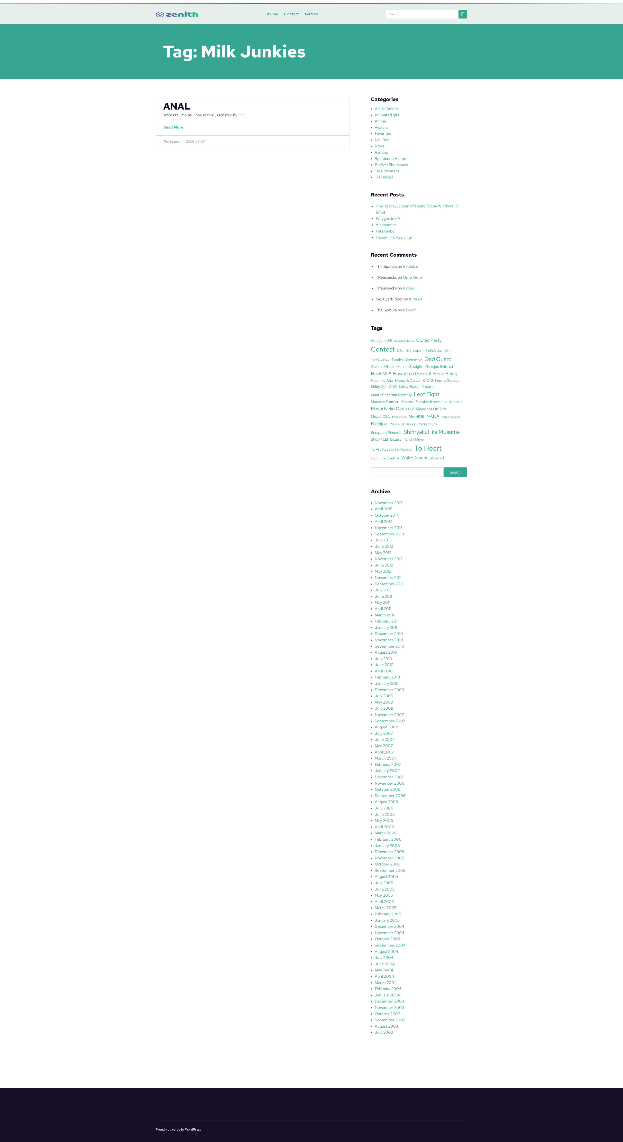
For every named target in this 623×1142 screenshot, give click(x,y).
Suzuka (396, 439)
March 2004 (386, 982)
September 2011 (389, 583)
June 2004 (385, 963)
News (379, 146)
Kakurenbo (385, 231)
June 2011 (383, 596)
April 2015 (383, 508)
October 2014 (387, 515)
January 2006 (387, 845)
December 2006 (389, 777)
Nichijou (379, 423)
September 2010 (389, 646)
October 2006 (387, 789)
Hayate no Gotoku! (412, 373)
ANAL (176, 106)
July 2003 (384, 1032)
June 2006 (385, 814)
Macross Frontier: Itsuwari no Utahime (431, 401)
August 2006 (386, 801)
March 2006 (386, 833)
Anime (272, 14)
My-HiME (416, 416)
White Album (414, 458)
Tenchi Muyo (414, 439)
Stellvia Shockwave (391, 164)
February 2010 (387, 677)
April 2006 (384, 826)
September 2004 (390, 945)
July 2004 (384, 957)
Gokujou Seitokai (439, 366)
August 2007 (386, 727)
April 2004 (384, 976)
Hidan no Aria (382, 380)
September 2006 (390, 795)
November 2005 (389, 858)
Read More (174, 129)
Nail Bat (382, 139)
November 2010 (389, 639)
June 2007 (384, 739)
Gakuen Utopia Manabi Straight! (397, 366)
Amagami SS (381, 340)
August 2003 (386, 1026)
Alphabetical (386, 224)
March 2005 (385, 907)
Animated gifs (387, 115)
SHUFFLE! (379, 439)
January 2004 (387, 995)
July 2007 (384, 733)
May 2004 (384, 970)
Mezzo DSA (380, 416)
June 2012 (384, 565)
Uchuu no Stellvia (385, 458)
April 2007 (384, 752)
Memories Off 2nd (431, 408)
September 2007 (390, 721)
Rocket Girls (427, 424)
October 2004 (387, 938)
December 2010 (389, 633)
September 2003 (390, 1019)
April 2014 (384, 521)
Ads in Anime (386, 108)
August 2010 (386, 652)
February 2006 (388, 839)
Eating (408, 288)
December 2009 (389, 689)
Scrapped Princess (386, 432)
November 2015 (389, 502)
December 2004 (389, 926)
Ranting (381, 152)
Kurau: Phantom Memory (391, 394)
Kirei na (415, 299)
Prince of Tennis (402, 424)
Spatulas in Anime (390, 158)
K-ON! (428, 380)
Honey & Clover (408, 380)
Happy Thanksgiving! (394, 237)
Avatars (381, 127)
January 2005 (387, 920)
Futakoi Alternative (407, 359)
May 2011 (382, 602)
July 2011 (383, 590)
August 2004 (386, 951)
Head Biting (445, 373)
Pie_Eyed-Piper (389, 299)
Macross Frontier (384, 401)
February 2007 (388, 764)
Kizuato (427, 386)
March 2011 (384, 615)
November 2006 (389, 783)
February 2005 (388, 914)
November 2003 (389, 1007)
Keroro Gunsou (447, 380)
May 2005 (384, 895)
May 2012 (383, 571)
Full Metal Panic (380, 360)
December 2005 (389, 851)
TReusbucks (386, 277)
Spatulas (410, 266)
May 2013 (383, 552)
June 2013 (384, 546)
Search (455, 472)
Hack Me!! (381, 373)
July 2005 (384, 882)
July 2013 (383, 540)
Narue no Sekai (451, 416)
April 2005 (384, 901)
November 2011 (388, 577)
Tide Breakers (387, 171)
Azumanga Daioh (404, 341)
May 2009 (384, 702)
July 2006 (384, 808)
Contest (383, 349)
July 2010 (383, 658)
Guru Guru (412, 277)
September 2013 (389, 534)
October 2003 (387, 1013)
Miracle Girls (399, 416)
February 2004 (388, 988)
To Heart (428, 448)
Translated (384, 177)
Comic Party (428, 340)
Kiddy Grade (409, 386)
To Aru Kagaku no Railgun (391, 449)
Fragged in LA (388, 218)
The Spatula (386, 266)
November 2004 (389, 932)
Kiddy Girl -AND (384, 386)
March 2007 (385, 758)
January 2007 (387, 770)
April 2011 (383, 608)
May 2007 (384, 745)
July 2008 (384, 708)
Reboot (409, 310)
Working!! (437, 458)
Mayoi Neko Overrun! (392, 408)
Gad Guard (437, 359)
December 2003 (389, 1001)
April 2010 (384, 671)
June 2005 (384, 889)
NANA (433, 416)
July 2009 (384, 695)
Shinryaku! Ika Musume (431, 432)
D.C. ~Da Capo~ (410, 350)
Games (311, 14)
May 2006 (384, 820)
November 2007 (389, 714)
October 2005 (387, 864)
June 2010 (384, 664)
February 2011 (387, 621)
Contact (291, 14)
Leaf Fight (427, 394)
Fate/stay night (438, 350)
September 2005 (390, 870)
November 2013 (389, 527)
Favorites (383, 133)
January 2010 (387, 683)
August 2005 (386, 876)
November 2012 (389, 558)
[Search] (462, 14)
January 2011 (386, 627)
